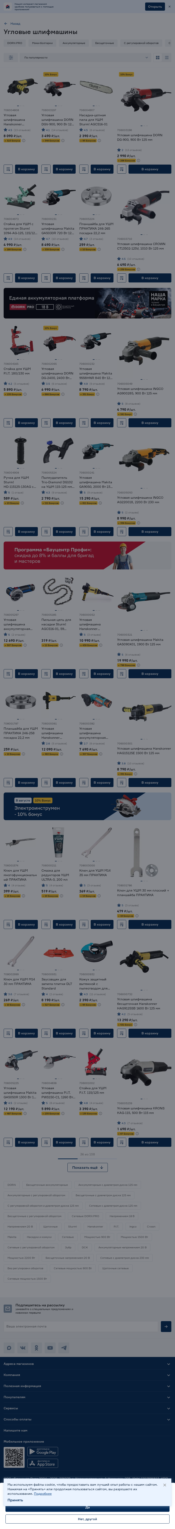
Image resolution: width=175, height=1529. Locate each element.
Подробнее (43, 1493)
